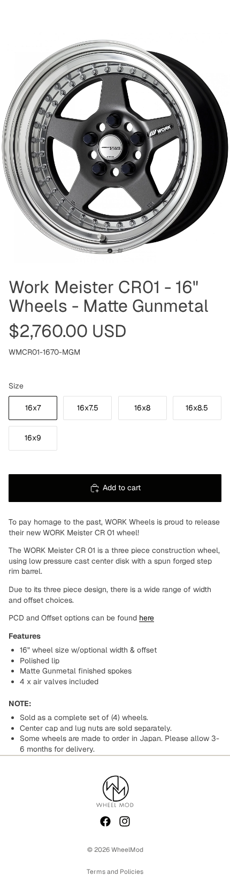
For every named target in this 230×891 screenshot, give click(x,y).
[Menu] (12, 16)
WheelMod (127, 849)
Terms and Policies (115, 871)
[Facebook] (105, 821)
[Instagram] (124, 821)
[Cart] (217, 16)
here (146, 618)
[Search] (35, 16)
